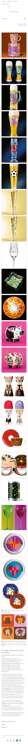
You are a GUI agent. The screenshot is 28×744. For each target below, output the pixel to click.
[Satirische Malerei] (25, 24)
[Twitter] (11, 740)
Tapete (3, 724)
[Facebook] (8, 740)
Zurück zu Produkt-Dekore (8, 721)
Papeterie (4, 727)
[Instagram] (14, 740)
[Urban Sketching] (19, 24)
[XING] (20, 740)
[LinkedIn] (17, 740)
